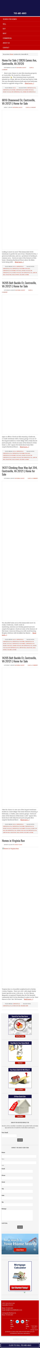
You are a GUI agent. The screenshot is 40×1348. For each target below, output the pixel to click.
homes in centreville (29, 92)
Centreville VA (31, 87)
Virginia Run (24, 1005)
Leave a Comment (31, 107)
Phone (3, 1175)
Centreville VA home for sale (24, 90)
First (3, 1159)
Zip (3, 1202)
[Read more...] (29, 83)
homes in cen (16, 1005)
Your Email (5, 1132)
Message (4, 1208)
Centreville (19, 266)
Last (3, 1165)
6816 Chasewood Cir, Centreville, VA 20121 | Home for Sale (18, 101)
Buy (4, 29)
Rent (4, 33)
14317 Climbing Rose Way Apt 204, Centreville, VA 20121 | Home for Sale (19, 471)
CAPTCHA (4, 1223)
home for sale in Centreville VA (12, 92)
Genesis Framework (31, 1341)
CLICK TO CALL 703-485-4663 (20, 1345)
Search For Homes (10, 19)
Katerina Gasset (21, 67)
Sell (4, 24)
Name (3, 1152)
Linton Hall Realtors (25, 647)
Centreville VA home (9, 90)
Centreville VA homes (18, 643)
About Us (6, 43)
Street (3, 1182)
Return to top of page (20, 1339)
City (3, 1188)
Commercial (7, 38)
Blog (14, 87)
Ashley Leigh (18, 844)
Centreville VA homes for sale (12, 270)
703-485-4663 (20, 13)
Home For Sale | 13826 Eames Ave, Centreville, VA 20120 (19, 62)
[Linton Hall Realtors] (12, 1328)
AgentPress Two (18, 1341)
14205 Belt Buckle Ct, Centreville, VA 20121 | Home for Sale (19, 284)
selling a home (24, 274)
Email (3, 1168)
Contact (6, 48)
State (3, 1195)
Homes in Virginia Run (13, 841)
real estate (15, 274)
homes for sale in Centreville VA (22, 272)
